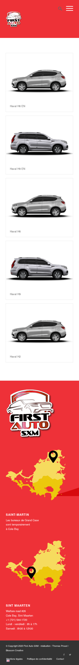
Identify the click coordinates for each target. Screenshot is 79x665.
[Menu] (67, 8)
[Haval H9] (39, 264)
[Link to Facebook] (64, 654)
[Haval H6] (39, 202)
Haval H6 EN (17, 106)
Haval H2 (15, 356)
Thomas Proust (60, 645)
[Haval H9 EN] (39, 139)
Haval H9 (15, 294)
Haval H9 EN (17, 169)
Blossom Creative (14, 650)
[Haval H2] (39, 327)
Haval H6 (15, 231)
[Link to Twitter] (70, 654)
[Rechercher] (58, 8)
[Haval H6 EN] (39, 77)
